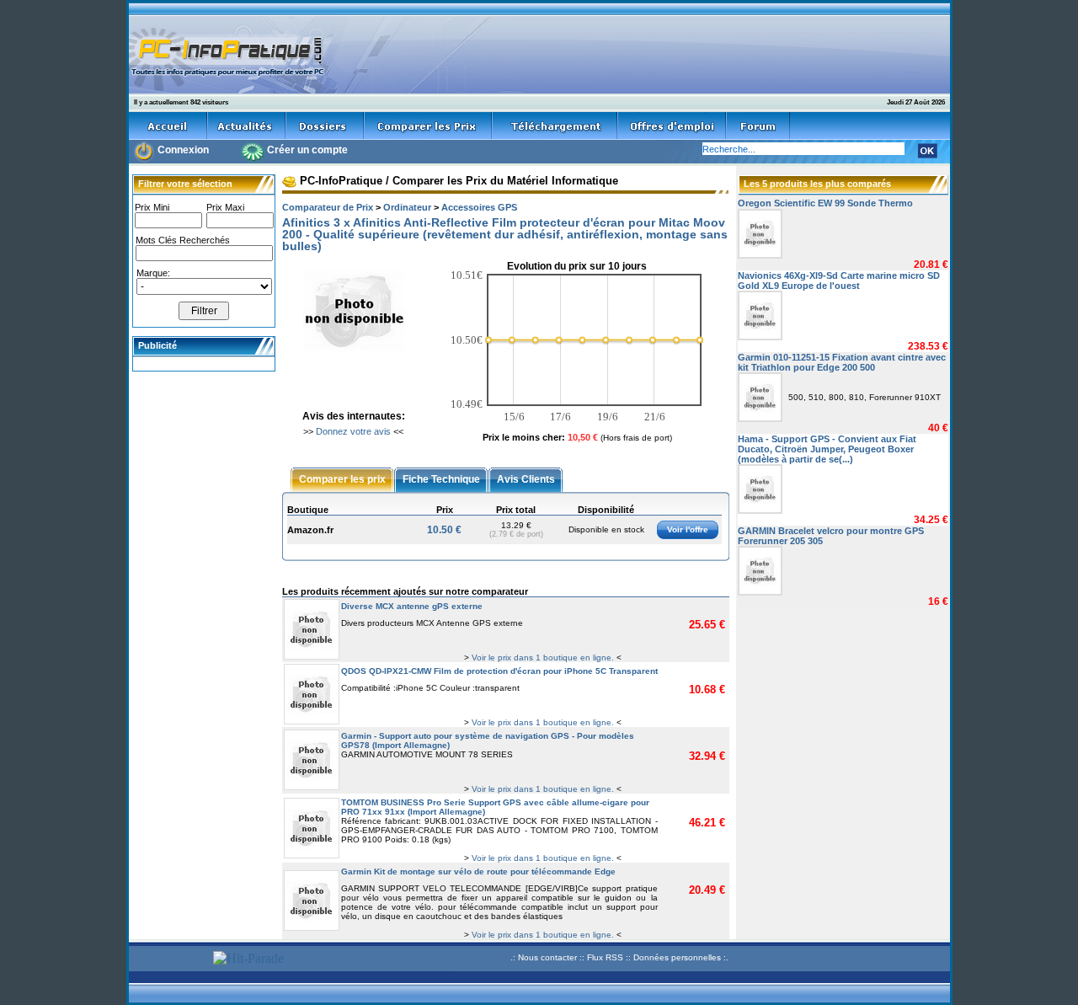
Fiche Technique (441, 478)
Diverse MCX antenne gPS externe (412, 606)
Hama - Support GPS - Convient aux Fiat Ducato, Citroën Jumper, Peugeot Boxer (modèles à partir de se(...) (827, 449)
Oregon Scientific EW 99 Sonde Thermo (825, 203)
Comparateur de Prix (327, 207)
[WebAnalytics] (168, 960)
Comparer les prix (342, 478)
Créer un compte (307, 150)
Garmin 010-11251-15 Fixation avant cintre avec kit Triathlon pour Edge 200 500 (842, 362)
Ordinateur (407, 207)
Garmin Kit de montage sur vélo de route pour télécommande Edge (478, 871)
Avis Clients (526, 478)
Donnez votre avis (353, 431)
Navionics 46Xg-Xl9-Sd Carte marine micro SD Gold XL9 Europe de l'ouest (839, 280)
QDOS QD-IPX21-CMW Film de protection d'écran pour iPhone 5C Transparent (499, 671)
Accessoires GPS (479, 207)
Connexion (183, 150)
